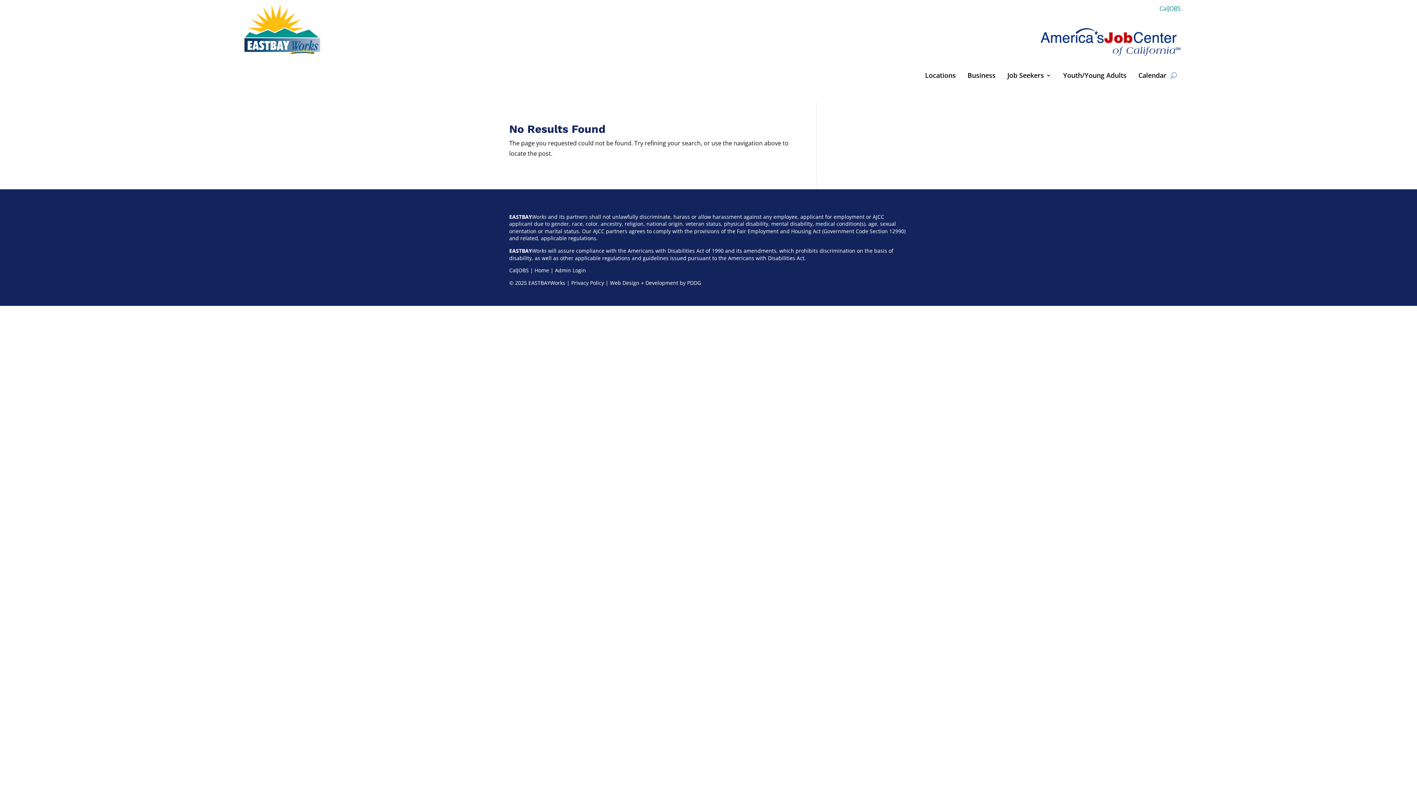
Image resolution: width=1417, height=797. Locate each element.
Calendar (1152, 76)
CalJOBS (1170, 8)
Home (542, 270)
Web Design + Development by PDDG (655, 282)
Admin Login (570, 270)
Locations (940, 76)
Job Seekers (1025, 76)
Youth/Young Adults (1095, 76)
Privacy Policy (587, 282)
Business (982, 76)
